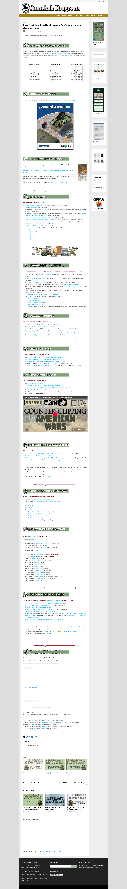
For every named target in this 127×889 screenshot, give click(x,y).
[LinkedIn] (103, 1)
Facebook (47, 722)
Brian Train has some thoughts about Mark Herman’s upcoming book (42, 359)
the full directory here (94, 867)
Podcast (100, 16)
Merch (87, 16)
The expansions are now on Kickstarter (36, 278)
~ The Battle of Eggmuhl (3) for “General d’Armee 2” (49, 501)
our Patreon (44, 726)
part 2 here (78, 365)
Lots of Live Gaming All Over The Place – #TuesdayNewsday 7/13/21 (33, 808)
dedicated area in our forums (54, 600)
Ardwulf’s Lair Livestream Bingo (33, 506)
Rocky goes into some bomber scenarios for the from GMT (44, 357)
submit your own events (33, 536)
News (24, 22)
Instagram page (31, 724)
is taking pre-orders (38, 282)
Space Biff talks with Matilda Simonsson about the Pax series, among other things (45, 361)
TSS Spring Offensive (38, 554)
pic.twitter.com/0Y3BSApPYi (60, 474)
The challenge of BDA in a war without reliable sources (38, 607)
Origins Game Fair (43, 547)
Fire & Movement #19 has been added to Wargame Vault (39, 225)
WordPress (43, 887)
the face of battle (55, 363)
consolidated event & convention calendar (43, 535)
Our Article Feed (97, 184)
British (32, 232)
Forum (76, 16)
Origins (25, 165)
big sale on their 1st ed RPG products (66, 333)
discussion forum (42, 728)
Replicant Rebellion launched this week (68, 284)
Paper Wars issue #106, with (37, 205)
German (33, 234)
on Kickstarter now (71, 286)
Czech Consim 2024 (41, 574)
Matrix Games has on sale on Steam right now (43, 326)
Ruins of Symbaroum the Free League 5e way (36, 503)
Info (81, 16)
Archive (51, 16)
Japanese (33, 240)
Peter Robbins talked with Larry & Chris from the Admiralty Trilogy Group (43, 385)
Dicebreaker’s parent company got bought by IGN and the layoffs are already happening (46, 458)
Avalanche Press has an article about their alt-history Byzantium (41, 365)
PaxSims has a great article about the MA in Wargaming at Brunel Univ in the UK (45, 619)
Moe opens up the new (34, 383)
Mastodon (42, 722)
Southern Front (40, 572)
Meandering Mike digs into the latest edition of (40, 389)
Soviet (32, 238)
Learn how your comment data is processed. (54, 851)
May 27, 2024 (47, 476)
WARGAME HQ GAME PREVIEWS (57, 170)
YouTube (54, 722)
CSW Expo (35, 566)
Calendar (57, 16)
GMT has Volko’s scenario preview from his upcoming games (44, 460)
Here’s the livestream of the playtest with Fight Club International (45, 603)
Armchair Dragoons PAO (31, 31)
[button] (34, 73)
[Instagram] (101, 1)
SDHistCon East (38, 568)
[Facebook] (98, 1)
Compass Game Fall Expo (42, 578)
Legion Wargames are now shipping (37, 217)
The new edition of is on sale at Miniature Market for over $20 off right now (46, 335)
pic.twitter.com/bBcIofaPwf (69, 631)
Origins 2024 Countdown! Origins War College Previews (38, 499)
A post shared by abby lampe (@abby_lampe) (41, 707)
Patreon (93, 16)
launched (46, 274)
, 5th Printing (35, 304)
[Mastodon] (105, 1)
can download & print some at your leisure (59, 53)
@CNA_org (81, 627)
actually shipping (48, 221)
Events (70, 16)
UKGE (34, 556)
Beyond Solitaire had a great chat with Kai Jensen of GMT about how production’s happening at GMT (50, 387)
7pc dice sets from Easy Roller (52, 329)
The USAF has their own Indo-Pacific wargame (36, 605)
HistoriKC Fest (38, 570)
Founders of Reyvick (33, 298)
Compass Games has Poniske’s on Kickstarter (41, 294)
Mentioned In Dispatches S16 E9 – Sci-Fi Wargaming (34, 878)
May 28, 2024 (47, 633)
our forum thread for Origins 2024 (58, 182)
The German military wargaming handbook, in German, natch (40, 609)
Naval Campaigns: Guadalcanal (46, 324)
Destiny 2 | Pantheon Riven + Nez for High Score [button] (40, 516)
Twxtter (50, 722)
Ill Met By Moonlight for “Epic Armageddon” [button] (39, 514)
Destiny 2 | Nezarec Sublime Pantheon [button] (37, 518)
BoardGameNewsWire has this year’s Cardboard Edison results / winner (42, 456)
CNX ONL (64, 16)
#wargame (60, 627)
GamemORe (35, 558)
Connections (37, 564)
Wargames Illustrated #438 (32, 207)
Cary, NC (48, 543)
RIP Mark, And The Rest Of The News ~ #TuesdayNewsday (55, 808)
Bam (49, 887)
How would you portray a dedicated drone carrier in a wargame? (41, 611)
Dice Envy (27, 331)
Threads (62, 722)
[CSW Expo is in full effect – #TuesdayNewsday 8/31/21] (76, 764)
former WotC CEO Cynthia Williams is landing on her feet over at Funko (51, 454)
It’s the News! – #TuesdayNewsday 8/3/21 (31, 771)
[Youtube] (100, 1)
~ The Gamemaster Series (34, 507)
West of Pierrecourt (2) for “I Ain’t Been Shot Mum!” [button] (41, 512)
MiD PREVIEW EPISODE (42, 170)
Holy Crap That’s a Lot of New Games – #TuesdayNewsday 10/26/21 (77, 808)
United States (34, 236)
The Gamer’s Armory (39, 543)
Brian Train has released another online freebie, (39, 219)
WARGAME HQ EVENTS (29, 170)
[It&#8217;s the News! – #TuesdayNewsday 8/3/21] (33, 764)
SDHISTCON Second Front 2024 (39, 560)
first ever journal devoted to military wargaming (65, 100)
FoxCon (37, 580)
